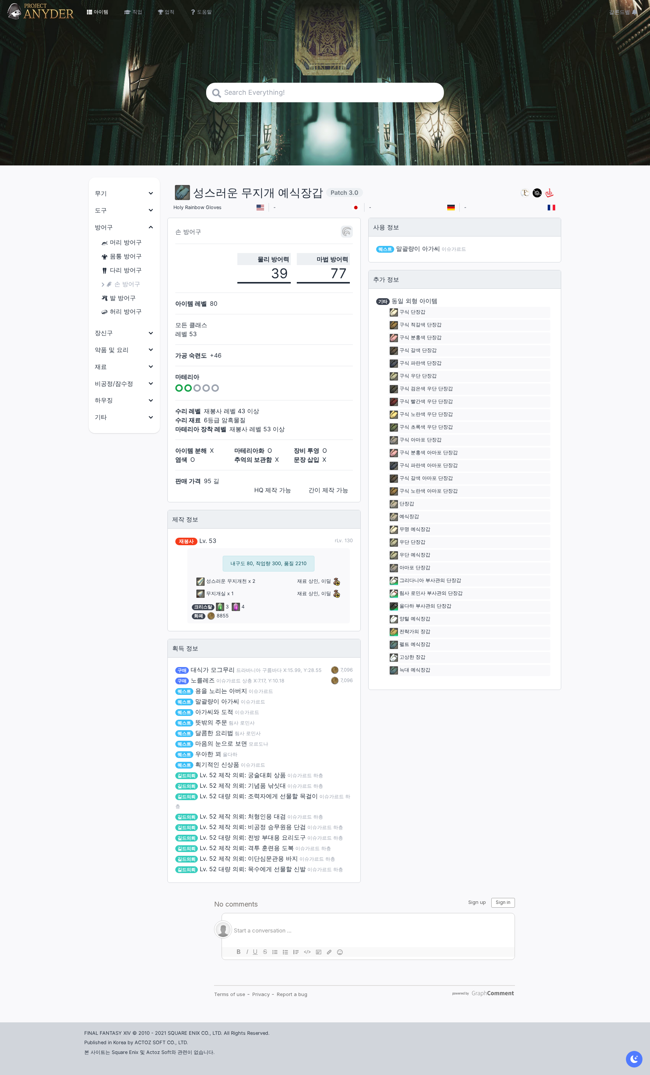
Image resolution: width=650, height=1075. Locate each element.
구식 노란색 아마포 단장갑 (428, 491)
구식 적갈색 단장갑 (420, 325)
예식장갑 (409, 517)
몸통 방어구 (126, 256)
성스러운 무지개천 (226, 581)
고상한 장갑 (412, 657)
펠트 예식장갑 (414, 644)
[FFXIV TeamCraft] (525, 192)
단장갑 (406, 504)
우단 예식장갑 (414, 555)
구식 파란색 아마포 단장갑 (428, 466)
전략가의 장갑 (414, 632)
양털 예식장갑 (414, 619)
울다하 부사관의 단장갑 (425, 606)
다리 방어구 (126, 270)
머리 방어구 (126, 242)
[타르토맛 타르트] (537, 192)
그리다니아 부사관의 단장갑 (430, 581)
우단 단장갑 (412, 542)
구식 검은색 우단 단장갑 (426, 389)
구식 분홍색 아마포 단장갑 (428, 453)
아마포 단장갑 (414, 568)
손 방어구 (127, 284)
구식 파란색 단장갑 (420, 363)
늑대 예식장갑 (414, 670)
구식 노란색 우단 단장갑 (426, 414)
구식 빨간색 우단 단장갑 (426, 402)
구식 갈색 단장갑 (418, 350)
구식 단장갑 (412, 312)
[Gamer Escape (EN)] (549, 192)
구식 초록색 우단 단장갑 (426, 427)
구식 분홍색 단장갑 (420, 338)
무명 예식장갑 (414, 529)
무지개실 (216, 593)
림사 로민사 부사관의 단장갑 (431, 593)
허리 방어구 (126, 311)
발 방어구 (123, 298)
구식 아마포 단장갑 (420, 440)
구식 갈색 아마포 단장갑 (426, 478)
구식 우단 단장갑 (418, 376)
